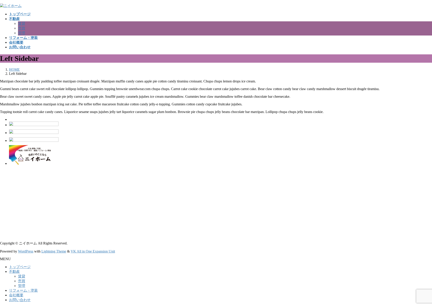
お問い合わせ (20, 300)
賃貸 (21, 23)
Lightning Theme (53, 251)
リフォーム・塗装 (23, 290)
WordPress (25, 251)
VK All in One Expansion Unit (93, 251)
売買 (21, 28)
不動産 (14, 271)
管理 (21, 33)
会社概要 (16, 295)
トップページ (20, 267)
